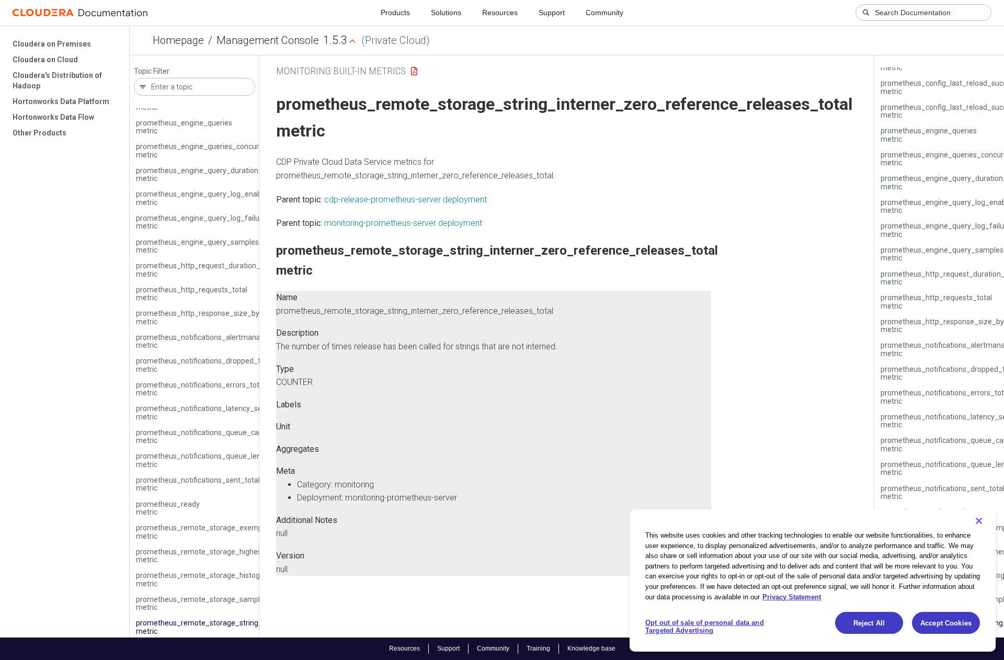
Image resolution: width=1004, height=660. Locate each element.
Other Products (39, 133)
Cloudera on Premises (52, 44)
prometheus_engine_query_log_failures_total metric (212, 222)
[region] (813, 580)
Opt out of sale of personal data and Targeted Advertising (704, 627)
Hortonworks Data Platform (61, 101)
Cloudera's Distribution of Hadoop (57, 80)
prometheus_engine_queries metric (184, 127)
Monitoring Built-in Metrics (341, 71)
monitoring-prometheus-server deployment (403, 223)
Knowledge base (591, 648)
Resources (500, 12)
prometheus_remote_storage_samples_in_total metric (216, 603)
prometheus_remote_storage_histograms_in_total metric (221, 579)
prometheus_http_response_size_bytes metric (203, 317)
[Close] (978, 520)
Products (395, 12)
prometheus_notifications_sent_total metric (198, 484)
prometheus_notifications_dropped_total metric (204, 365)
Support (552, 12)
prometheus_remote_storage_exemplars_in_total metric (220, 532)
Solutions (446, 12)
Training (538, 648)
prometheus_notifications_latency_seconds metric (209, 412)
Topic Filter (151, 71)
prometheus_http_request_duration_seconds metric (212, 269)
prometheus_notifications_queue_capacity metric (207, 436)
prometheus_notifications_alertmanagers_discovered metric (225, 341)
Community (604, 12)
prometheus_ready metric (168, 508)
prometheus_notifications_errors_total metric (200, 389)
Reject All (869, 623)
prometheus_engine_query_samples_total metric (207, 246)
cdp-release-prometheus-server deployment (405, 199)
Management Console (267, 40)
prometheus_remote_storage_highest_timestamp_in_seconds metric (241, 556)
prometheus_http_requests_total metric (191, 294)
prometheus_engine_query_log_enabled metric (203, 198)
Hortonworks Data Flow (53, 117)
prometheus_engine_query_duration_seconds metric (213, 174)
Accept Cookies (946, 623)
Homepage (178, 40)
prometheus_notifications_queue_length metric (204, 460)
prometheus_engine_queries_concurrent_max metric (213, 150)
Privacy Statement (791, 596)
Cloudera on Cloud (45, 59)
